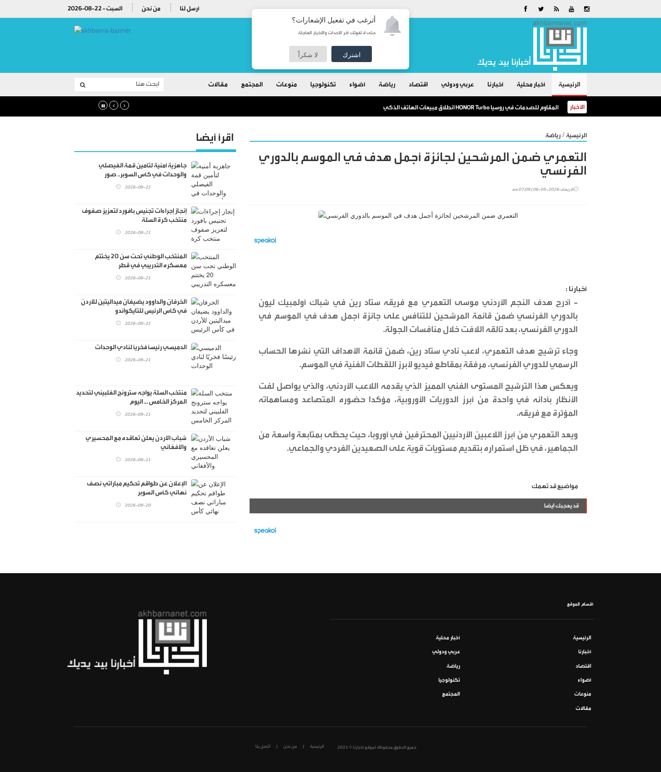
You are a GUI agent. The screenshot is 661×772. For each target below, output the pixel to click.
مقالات (218, 85)
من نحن (151, 8)
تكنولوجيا (323, 85)
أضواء (357, 85)
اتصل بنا (262, 746)
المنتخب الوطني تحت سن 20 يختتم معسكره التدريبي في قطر (141, 260)
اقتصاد (418, 85)
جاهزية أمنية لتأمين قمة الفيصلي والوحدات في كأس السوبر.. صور (142, 170)
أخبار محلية (531, 85)
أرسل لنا (189, 8)
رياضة (387, 85)
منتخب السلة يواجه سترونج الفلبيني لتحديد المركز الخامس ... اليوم (131, 397)
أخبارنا (495, 85)
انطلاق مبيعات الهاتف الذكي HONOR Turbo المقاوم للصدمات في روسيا (470, 107)
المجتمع (252, 85)
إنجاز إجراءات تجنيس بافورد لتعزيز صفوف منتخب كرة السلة (134, 215)
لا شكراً (308, 54)
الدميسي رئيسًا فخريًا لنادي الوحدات (141, 347)
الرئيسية (569, 85)
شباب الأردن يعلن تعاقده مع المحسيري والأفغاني (136, 442)
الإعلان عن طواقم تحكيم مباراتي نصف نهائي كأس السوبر (137, 488)
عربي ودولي (457, 85)
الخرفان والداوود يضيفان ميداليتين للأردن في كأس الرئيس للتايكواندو (134, 306)
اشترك (352, 54)
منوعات (286, 85)
